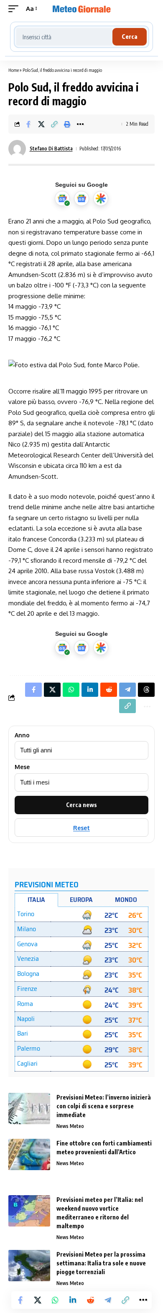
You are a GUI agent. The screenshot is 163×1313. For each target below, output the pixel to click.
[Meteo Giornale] (81, 8)
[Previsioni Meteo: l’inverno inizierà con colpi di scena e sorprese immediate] (29, 1108)
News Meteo (70, 1126)
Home (13, 70)
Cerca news (81, 804)
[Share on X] (41, 124)
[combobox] (64, 37)
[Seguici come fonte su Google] (62, 198)
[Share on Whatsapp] (55, 1300)
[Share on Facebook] (28, 124)
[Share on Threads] (146, 690)
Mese (22, 767)
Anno (22, 735)
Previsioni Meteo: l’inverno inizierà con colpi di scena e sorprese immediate (103, 1106)
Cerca (130, 36)
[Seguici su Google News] (81, 198)
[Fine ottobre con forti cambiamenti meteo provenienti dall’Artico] (29, 1154)
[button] (15, 8)
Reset (81, 827)
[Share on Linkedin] (73, 1300)
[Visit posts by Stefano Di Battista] (17, 148)
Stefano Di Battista (51, 148)
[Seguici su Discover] (100, 198)
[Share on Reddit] (90, 1300)
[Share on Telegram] (108, 1300)
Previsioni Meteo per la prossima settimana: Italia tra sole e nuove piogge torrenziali (101, 1263)
